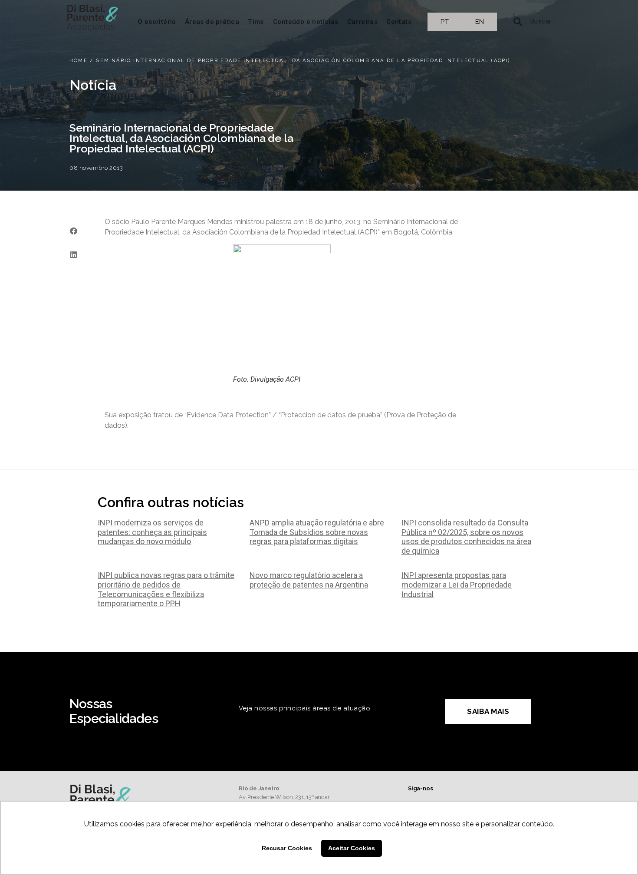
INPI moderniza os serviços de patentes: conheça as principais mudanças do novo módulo (152, 532)
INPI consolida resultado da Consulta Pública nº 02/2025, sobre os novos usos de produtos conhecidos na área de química (466, 536)
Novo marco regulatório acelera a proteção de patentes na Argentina (309, 580)
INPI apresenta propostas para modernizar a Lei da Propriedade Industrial (456, 584)
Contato (399, 22)
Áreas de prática (212, 22)
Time (256, 22)
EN (479, 22)
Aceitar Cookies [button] (351, 848)
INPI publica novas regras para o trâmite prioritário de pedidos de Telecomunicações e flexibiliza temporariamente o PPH (166, 589)
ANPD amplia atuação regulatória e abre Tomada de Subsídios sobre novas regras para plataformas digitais (317, 532)
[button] (73, 231)
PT (445, 22)
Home (78, 60)
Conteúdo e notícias (306, 22)
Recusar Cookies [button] (287, 848)
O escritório (157, 22)
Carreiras (362, 22)
